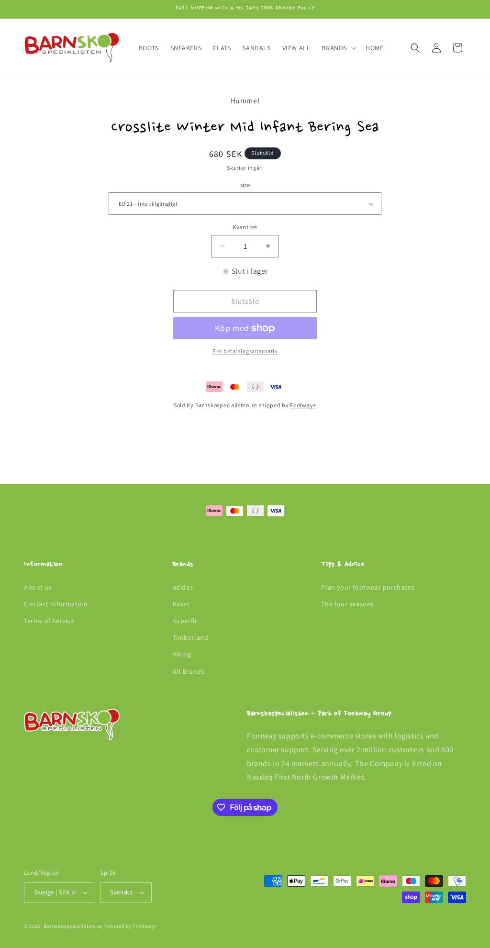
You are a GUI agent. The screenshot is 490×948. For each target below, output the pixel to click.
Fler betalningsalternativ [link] (245, 351)
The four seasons (347, 604)
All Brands (189, 671)
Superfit (185, 620)
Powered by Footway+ (130, 926)
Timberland (191, 637)
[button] (338, 48)
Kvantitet (245, 227)
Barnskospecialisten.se (73, 926)
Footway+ (303, 405)
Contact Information (56, 604)
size (245, 185)
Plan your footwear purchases (367, 587)
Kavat (181, 604)
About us (38, 587)
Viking (182, 654)
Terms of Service (49, 620)
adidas (183, 587)
